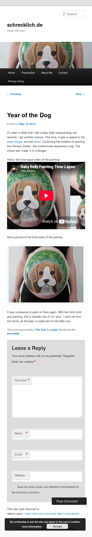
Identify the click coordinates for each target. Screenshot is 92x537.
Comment (22, 380)
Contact (63, 72)
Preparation (28, 72)
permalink (13, 333)
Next (80, 94)
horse (37, 141)
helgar (54, 330)
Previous (14, 94)
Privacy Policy (16, 81)
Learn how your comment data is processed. (52, 513)
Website (20, 475)
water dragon (15, 141)
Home (11, 72)
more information (32, 526)
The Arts (41, 330)
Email (21, 454)
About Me (46, 72)
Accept (57, 526)
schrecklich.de (25, 24)
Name (21, 433)
